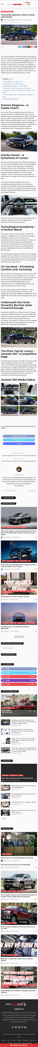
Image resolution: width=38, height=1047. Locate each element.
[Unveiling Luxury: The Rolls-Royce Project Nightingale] (19, 614)
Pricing (23, 527)
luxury (34, 426)
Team (8, 1040)
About (3, 1040)
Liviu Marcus (6, 599)
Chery (3, 527)
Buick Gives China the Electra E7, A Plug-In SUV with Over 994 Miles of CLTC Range (18, 565)
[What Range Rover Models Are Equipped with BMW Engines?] (5, 788)
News (19, 527)
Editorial (19, 1040)
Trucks (4, 891)
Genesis (6, 11)
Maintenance (20, 891)
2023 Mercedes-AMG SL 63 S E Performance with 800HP (19, 455)
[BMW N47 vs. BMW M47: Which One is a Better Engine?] (19, 946)
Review (3, 428)
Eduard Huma (6, 20)
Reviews (4, 592)
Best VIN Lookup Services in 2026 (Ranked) (17, 778)
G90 (11, 426)
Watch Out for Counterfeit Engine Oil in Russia (17, 858)
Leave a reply (8, 497)
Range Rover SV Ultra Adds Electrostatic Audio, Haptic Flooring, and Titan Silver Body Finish (23, 740)
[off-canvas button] (2, 4)
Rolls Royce (5, 623)
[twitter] (19, 672)
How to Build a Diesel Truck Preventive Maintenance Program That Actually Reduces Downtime (19, 895)
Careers (13, 1040)
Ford (3, 923)
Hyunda (26, 60)
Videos (9, 592)
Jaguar (4, 591)
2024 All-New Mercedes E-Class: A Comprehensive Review (19, 461)
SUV (29, 561)
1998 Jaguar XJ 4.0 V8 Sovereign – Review (15, 596)
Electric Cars (10, 561)
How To (14, 891)
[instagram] (19, 680)
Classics (9, 591)
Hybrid (11, 11)
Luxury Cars (22, 591)
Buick (3, 561)
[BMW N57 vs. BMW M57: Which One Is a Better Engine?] (5, 813)
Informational (13, 775)
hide (11, 79)
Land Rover (5, 985)
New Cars (13, 527)
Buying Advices (11, 708)
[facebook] (19, 669)
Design (7, 426)
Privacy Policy (17, 1043)
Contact (10, 1043)
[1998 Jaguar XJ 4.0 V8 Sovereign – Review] (19, 583)
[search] (35, 4)
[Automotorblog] (19, 4)
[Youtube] (19, 684)
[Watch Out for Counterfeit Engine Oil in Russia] (19, 844)
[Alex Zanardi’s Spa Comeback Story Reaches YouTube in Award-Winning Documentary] (5, 732)
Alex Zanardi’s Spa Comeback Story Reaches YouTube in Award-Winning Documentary (22, 731)
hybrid (20, 426)
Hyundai (24, 426)
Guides (4, 708)
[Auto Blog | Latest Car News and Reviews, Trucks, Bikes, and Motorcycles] (16, 1004)
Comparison (5, 775)
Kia (2, 11)
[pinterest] (19, 676)
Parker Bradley (7, 537)
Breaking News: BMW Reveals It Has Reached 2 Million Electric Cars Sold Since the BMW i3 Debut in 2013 (24, 721)
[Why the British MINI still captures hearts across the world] (5, 796)
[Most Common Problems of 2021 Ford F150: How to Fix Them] (19, 914)
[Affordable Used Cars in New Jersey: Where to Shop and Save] (19, 705)
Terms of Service (27, 1043)
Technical (8, 923)
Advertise (25, 1040)
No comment (27, 20)
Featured (15, 591)
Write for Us (33, 1040)
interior (30, 426)
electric (34, 320)
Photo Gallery (23, 561)
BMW (3, 955)
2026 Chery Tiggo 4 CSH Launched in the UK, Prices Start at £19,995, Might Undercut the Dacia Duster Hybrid (18, 532)
